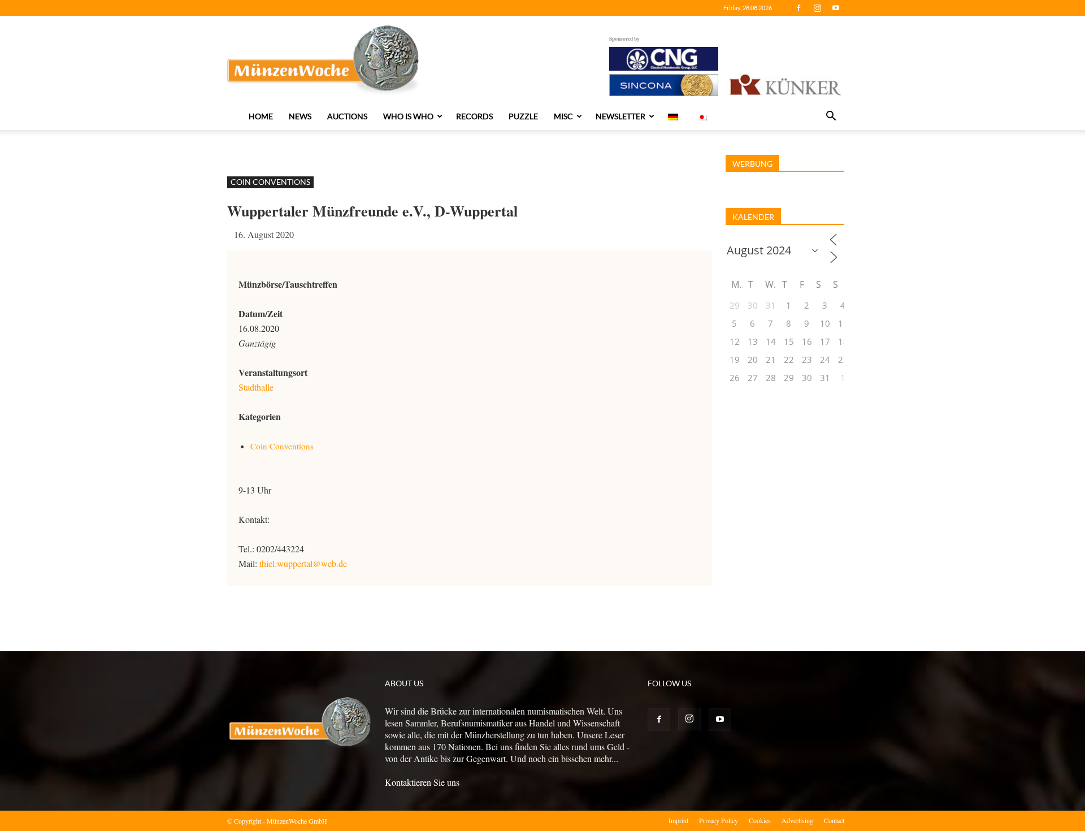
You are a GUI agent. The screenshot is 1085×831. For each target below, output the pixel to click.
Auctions (347, 116)
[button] (830, 117)
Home (261, 116)
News (300, 116)
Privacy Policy (718, 820)
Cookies (760, 820)
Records (474, 116)
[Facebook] (798, 8)
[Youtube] (835, 8)
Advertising (797, 820)
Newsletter (620, 116)
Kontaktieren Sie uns (422, 782)
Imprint (678, 820)
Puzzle (523, 116)
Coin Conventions (270, 182)
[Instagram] (817, 8)
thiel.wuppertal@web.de (303, 563)
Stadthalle (256, 387)
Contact (834, 820)
